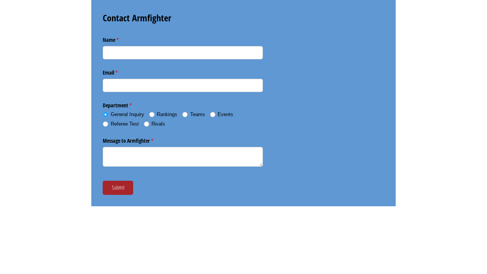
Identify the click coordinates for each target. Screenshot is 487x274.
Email (119, 72)
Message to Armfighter (137, 140)
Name (120, 39)
